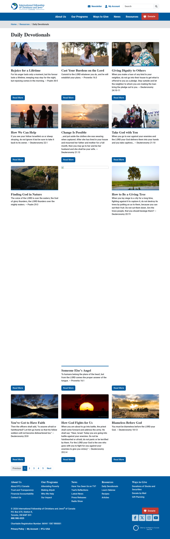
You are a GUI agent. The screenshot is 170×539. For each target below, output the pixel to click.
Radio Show (77, 501)
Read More (18, 97)
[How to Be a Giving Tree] (135, 178)
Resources (132, 16)
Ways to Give (101, 16)
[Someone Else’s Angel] (85, 266)
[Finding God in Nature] (34, 178)
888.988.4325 (17, 518)
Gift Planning (138, 497)
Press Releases (78, 497)
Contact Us (16, 497)
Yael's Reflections (79, 490)
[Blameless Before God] (135, 406)
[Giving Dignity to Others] (135, 54)
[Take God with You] (135, 116)
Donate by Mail (139, 493)
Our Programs (79, 16)
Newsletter (97, 6)
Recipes (105, 494)
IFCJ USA (45, 529)
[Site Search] (156, 6)
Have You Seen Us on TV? (83, 486)
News (117, 16)
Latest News (77, 494)
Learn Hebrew (108, 490)
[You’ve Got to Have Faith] (34, 406)
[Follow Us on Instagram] (149, 518)
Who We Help (47, 494)
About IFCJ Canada (20, 486)
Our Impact (46, 497)
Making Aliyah (48, 490)
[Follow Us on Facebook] (135, 518)
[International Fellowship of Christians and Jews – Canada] (27, 6)
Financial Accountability (22, 494)
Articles (105, 497)
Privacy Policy (17, 529)
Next (49, 468)
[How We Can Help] (34, 116)
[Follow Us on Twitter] (142, 518)
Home (14, 24)
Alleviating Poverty (50, 486)
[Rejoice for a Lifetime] (34, 54)
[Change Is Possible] (85, 116)
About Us (60, 16)
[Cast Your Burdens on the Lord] (85, 54)
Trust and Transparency (22, 490)
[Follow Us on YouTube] (156, 518)
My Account (114, 6)
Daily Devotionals (110, 486)
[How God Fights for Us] (85, 406)
